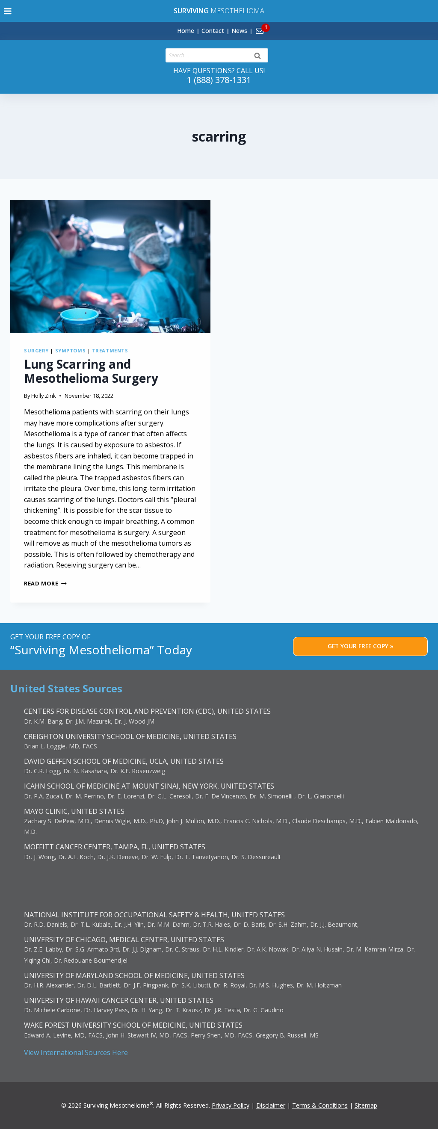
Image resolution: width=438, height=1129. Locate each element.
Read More (45, 583)
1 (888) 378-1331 (219, 80)
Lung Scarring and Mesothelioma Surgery (91, 371)
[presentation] (110, 266)
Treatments (110, 350)
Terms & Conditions (320, 1105)
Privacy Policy (230, 1105)
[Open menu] (8, 11)
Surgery (36, 350)
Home (185, 31)
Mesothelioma (219, 10)
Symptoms (70, 350)
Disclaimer (270, 1105)
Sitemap (366, 1105)
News (239, 31)
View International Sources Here (76, 1052)
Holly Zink (43, 395)
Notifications (273, 26)
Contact (212, 31)
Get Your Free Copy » (361, 646)
